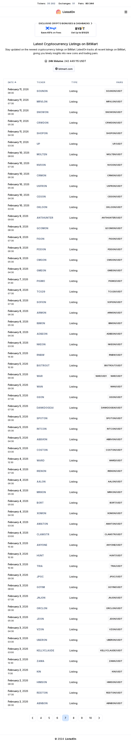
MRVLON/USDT (114, 101)
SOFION (41, 302)
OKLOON (42, 207)
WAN (40, 386)
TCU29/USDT (115, 291)
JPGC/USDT (116, 576)
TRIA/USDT (116, 566)
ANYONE (42, 544)
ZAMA (40, 661)
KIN (39, 671)
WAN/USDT (116, 386)
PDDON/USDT (115, 249)
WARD (41, 460)
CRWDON (42, 122)
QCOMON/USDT (113, 228)
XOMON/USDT (114, 513)
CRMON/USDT (114, 175)
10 (90, 717)
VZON (40, 629)
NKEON (41, 344)
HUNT (40, 555)
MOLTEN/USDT (114, 154)
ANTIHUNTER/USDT (112, 217)
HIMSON (42, 682)
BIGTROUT (43, 365)
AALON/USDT (115, 481)
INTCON (42, 428)
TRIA (40, 566)
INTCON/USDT (114, 428)
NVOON (41, 164)
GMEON (41, 270)
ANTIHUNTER (45, 217)
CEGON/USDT (115, 196)
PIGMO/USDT (115, 281)
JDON (40, 618)
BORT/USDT (116, 502)
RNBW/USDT (115, 354)
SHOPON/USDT (114, 133)
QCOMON (42, 228)
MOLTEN (42, 154)
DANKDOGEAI (45, 407)
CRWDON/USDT (113, 122)
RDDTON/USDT (114, 692)
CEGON (41, 196)
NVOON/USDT (114, 164)
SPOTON (42, 418)
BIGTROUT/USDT (113, 365)
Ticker (41, 82)
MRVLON (42, 101)
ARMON (41, 312)
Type (74, 82)
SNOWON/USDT (113, 112)
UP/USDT (117, 143)
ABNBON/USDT (114, 703)
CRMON (41, 175)
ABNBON (42, 703)
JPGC (40, 576)
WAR (40, 376)
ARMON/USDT (114, 312)
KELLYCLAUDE (45, 650)
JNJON (41, 597)
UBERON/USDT (114, 639)
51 (73, 3)
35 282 (51, 3)
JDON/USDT (116, 618)
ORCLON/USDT (114, 608)
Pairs (119, 82)
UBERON (42, 639)
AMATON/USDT (114, 523)
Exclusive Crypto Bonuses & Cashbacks (64, 23)
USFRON (42, 186)
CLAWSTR (43, 534)
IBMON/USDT (115, 323)
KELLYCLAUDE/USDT (111, 650)
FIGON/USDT (115, 238)
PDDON (41, 249)
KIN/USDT (117, 671)
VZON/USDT (115, 629)
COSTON (42, 449)
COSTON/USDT (114, 449)
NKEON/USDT (115, 344)
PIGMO (41, 281)
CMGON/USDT (114, 259)
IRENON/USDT (115, 471)
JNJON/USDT (115, 597)
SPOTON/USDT (114, 418)
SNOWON (42, 112)
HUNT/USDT (116, 555)
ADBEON (42, 333)
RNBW (41, 354)
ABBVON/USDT (114, 439)
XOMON (41, 513)
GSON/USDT (115, 397)
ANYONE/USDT (114, 544)
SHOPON (42, 133)
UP (38, 143)
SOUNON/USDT (114, 91)
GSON (40, 397)
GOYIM (41, 587)
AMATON (42, 523)
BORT (40, 502)
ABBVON (42, 439)
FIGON (40, 238)
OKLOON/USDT (114, 207)
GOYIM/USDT (115, 587)
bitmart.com (65, 68)
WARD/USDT (115, 460)
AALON (41, 481)
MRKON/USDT (114, 492)
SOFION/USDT (114, 302)
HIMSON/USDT (114, 682)
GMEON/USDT (114, 270)
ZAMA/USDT (115, 661)
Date (11, 82)
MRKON (41, 492)
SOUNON (42, 91)
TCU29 (41, 291)
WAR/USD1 (101, 376)
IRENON (41, 471)
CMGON (41, 259)
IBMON (41, 323)
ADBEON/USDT (114, 333)
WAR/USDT (116, 376)
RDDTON (42, 692)
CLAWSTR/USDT (113, 534)
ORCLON (42, 608)
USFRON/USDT (114, 186)
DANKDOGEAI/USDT (111, 407)
